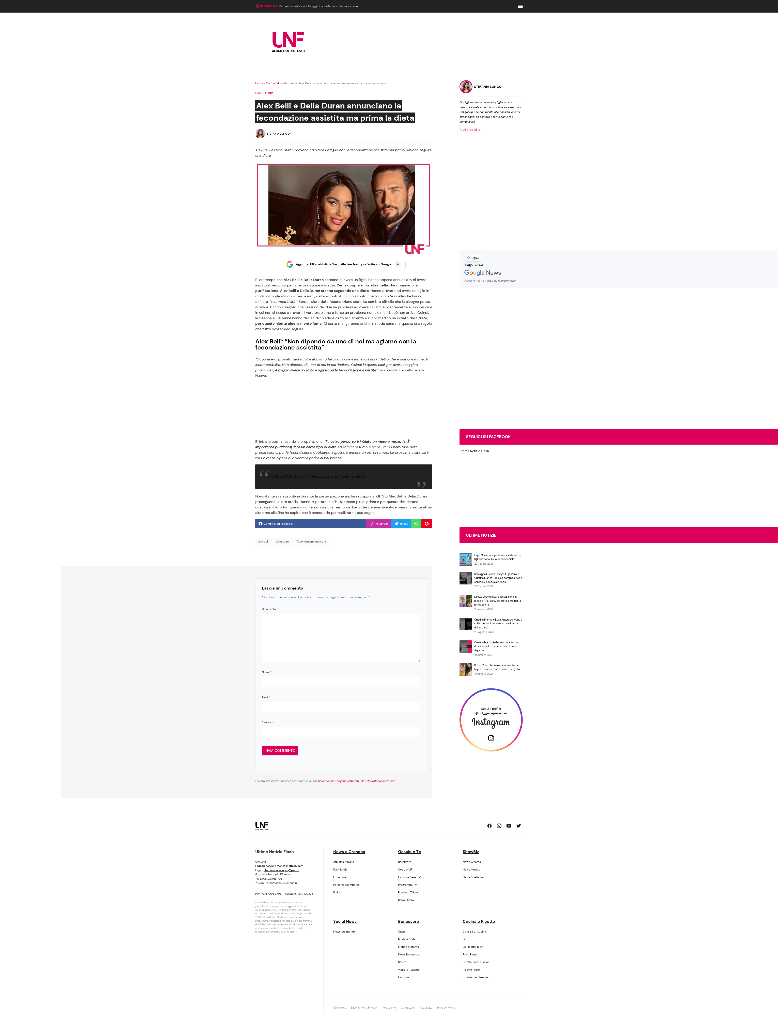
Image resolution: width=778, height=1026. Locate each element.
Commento (270, 609)
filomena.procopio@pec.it (281, 870)
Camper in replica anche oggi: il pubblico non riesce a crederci (320, 6)
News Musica (471, 869)
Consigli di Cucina (474, 931)
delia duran (283, 541)
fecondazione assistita (311, 541)
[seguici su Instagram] (499, 826)
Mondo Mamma (408, 947)
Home (259, 83)
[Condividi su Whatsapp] (416, 524)
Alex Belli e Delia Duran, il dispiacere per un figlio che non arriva (316, 476)
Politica (338, 892)
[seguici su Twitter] (519, 826)
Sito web (267, 722)
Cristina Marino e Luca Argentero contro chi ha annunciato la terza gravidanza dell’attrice (498, 623)
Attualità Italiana (343, 862)
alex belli (263, 541)
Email (266, 697)
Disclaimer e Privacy (364, 1007)
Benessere (408, 921)
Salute (402, 962)
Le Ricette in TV (473, 947)
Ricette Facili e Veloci (476, 962)
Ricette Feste (471, 969)
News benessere (409, 954)
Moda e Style (406, 939)
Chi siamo (339, 1007)
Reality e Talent (408, 892)
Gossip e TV (409, 851)
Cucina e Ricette (479, 921)
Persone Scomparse (346, 885)
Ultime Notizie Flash (474, 451)
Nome (266, 672)
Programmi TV (407, 885)
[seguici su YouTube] (509, 826)
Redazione (389, 1007)
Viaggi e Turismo (409, 969)
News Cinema (472, 862)
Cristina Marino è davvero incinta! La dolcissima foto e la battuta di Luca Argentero (496, 646)
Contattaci (408, 1007)
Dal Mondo (340, 869)
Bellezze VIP (405, 862)
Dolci (466, 939)
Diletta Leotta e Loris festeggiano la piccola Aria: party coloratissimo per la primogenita (497, 600)
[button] (520, 6)
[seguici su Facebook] (489, 826)
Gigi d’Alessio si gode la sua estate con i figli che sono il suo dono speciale (498, 557)
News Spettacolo (474, 877)
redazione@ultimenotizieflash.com (279, 866)
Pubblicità (425, 1007)
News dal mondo (344, 931)
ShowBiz (471, 851)
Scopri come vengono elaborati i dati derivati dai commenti (356, 781)
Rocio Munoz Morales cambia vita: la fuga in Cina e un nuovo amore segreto (497, 667)
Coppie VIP (273, 83)
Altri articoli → (470, 130)
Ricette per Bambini (475, 977)
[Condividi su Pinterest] (427, 524)
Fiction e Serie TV (409, 877)
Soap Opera (406, 900)
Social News (345, 921)
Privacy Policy (446, 1007)
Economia (339, 877)
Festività (403, 977)
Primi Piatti (470, 954)
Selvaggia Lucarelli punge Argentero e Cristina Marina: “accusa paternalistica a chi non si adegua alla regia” (498, 578)
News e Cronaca (349, 851)
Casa (401, 931)
